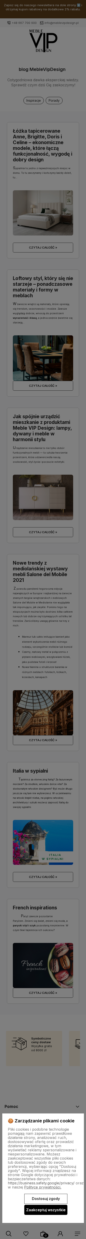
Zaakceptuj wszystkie (46, 1210)
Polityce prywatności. (42, 1187)
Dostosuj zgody (46, 1198)
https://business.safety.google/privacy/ (41, 1183)
